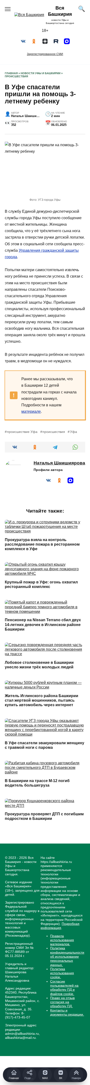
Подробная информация (60, 926)
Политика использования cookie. (62, 973)
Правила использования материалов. (62, 940)
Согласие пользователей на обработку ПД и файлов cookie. (64, 987)
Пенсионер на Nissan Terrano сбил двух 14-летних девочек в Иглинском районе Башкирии (43, 624)
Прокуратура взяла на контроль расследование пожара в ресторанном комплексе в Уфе (42, 544)
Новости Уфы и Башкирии (40, 73)
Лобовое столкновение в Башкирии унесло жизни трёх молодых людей (39, 664)
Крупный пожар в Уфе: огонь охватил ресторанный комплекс (41, 584)
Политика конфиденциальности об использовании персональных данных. (67, 956)
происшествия (53, 432)
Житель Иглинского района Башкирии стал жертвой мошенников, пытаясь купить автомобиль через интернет (41, 700)
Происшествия (16, 76)
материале (31, 411)
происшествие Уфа (22, 432)
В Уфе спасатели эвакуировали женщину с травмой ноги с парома (44, 745)
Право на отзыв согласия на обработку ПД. (62, 1002)
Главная (11, 73)
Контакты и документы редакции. (67, 1012)
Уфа (73, 432)
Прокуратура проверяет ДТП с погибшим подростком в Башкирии (44, 816)
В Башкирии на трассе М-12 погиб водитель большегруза (37, 783)
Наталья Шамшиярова (59, 462)
